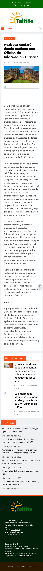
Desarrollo (9, 38)
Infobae (20, 411)
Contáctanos (17, 3)
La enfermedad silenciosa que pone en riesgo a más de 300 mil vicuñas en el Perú (26, 400)
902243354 (15, 530)
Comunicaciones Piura (25, 556)
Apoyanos (27, 3)
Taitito (8, 62)
